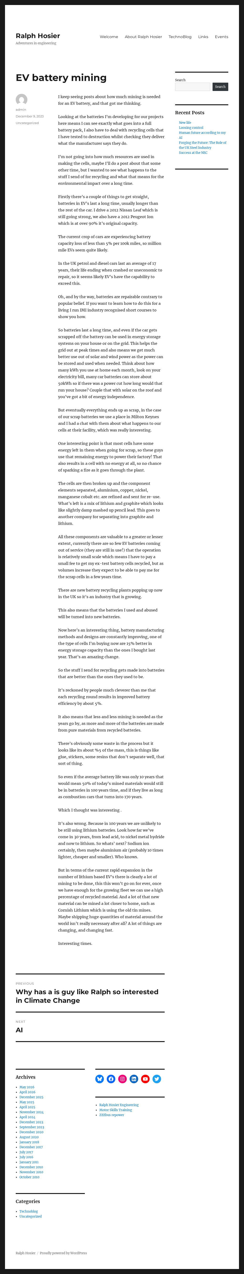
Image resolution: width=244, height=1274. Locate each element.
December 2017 (31, 1147)
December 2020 (31, 1132)
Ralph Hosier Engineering (119, 1105)
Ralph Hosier (38, 36)
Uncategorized (27, 123)
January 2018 (29, 1142)
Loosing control (191, 128)
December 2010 (31, 1167)
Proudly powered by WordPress (63, 1253)
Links (203, 37)
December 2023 (31, 1122)
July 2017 (26, 1152)
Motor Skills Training (115, 1110)
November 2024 (32, 1112)
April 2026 (28, 1092)
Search (180, 80)
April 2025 (27, 1107)
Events (221, 37)
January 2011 (29, 1162)
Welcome (109, 37)
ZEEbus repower (111, 1115)
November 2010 (31, 1172)
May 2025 (27, 1102)
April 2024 (27, 1117)
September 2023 (32, 1127)
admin (21, 109)
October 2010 (29, 1177)
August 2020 (29, 1137)
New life (185, 123)
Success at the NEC (193, 153)
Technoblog (29, 1211)
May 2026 (27, 1087)
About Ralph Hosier (143, 37)
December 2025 (31, 1097)
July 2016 (26, 1157)
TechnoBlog (180, 37)
